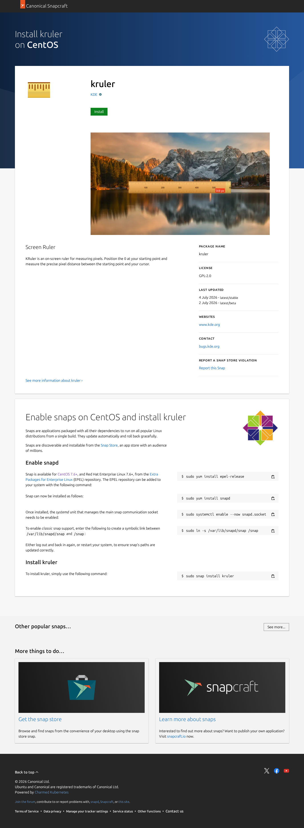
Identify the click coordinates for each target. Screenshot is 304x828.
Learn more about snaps (187, 719)
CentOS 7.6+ (67, 474)
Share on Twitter (267, 770)
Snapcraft (106, 801)
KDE (94, 94)
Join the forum (25, 801)
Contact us (174, 811)
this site (123, 801)
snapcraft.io (176, 736)
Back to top (25, 772)
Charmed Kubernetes (52, 792)
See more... (276, 627)
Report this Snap (212, 368)
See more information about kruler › (54, 380)
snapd (95, 801)
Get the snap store (40, 719)
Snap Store (109, 445)
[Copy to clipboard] (273, 477)
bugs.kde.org (209, 346)
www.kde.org (209, 324)
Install (99, 112)
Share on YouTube (286, 770)
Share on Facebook (276, 770)
